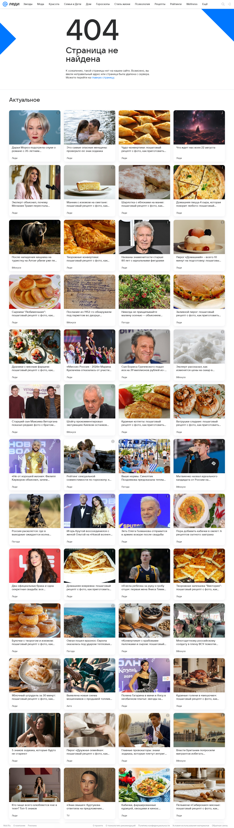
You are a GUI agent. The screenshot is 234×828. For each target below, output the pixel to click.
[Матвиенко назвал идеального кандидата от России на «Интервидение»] (199, 464)
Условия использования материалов (191, 825)
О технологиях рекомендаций (121, 825)
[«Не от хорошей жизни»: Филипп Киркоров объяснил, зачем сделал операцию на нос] (34, 464)
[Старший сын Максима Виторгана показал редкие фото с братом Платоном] (34, 410)
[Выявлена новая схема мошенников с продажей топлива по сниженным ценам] (89, 684)
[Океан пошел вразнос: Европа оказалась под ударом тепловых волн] (89, 629)
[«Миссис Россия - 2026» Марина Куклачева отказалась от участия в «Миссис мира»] (89, 355)
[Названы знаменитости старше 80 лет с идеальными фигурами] (144, 245)
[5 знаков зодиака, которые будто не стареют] (34, 738)
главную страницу (102, 77)
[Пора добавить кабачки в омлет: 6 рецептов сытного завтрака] (199, 519)
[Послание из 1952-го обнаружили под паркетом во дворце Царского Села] (89, 300)
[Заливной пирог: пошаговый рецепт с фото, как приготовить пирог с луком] (199, 300)
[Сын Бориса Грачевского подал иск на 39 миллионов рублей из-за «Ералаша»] (144, 355)
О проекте (98, 825)
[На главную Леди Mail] (13, 4)
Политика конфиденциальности (154, 825)
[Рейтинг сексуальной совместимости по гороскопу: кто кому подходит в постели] (89, 464)
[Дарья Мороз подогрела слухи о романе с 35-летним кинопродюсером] (34, 136)
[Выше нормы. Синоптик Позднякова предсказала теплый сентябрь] (144, 464)
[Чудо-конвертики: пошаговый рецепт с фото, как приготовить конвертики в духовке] (144, 136)
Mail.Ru (7, 825)
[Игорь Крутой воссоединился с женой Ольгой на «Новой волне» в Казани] (89, 519)
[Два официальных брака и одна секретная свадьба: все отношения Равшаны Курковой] (34, 574)
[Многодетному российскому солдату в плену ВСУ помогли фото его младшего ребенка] (199, 629)
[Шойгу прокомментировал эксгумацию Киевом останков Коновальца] (89, 410)
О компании (19, 825)
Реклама (32, 825)
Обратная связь (220, 825)
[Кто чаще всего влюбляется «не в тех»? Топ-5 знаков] (34, 793)
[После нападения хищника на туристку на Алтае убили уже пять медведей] (34, 245)
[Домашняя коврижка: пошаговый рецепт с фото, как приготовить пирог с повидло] (89, 574)
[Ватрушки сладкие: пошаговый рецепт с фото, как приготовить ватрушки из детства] (199, 410)
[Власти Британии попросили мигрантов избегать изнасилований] (199, 738)
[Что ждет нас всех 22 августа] (199, 136)
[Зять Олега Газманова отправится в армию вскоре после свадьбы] (144, 519)
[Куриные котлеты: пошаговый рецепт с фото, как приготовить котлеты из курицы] (144, 410)
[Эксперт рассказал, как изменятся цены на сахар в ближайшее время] (199, 355)
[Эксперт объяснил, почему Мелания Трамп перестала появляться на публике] (34, 190)
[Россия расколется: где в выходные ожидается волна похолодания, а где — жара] (34, 519)
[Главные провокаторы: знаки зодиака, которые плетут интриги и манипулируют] (144, 738)
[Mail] (5, 4)
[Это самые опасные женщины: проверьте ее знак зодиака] (89, 136)
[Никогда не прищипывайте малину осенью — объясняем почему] (144, 300)
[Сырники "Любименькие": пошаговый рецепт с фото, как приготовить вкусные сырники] (34, 300)
